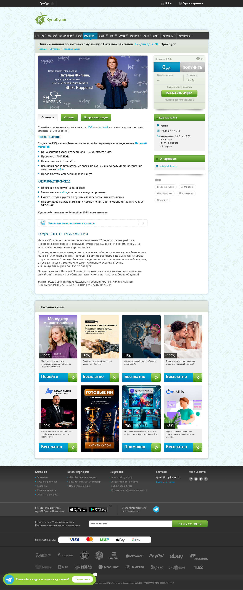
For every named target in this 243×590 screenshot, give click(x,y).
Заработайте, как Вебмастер (85, 481)
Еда (43, 35)
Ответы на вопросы (48, 494)
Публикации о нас (47, 481)
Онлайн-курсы (164, 193)
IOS (90, 127)
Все (37, 35)
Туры (113, 35)
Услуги (123, 35)
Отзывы (69, 117)
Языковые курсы (165, 186)
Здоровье (135, 35)
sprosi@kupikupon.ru (168, 477)
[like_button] (198, 59)
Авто (79, 35)
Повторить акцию (179, 93)
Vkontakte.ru (196, 479)
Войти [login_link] (168, 3)
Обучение (90, 35)
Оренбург (44, 3)
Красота (52, 35)
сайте (60, 169)
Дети (156, 35)
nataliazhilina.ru (168, 166)
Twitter (201, 479)
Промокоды (169, 35)
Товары (103, 35)
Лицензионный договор (124, 481)
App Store (77, 509)
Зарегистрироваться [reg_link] (193, 3)
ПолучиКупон (185, 35)
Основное (47, 117)
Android (103, 127)
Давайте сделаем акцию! (83, 477)
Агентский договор (122, 477)
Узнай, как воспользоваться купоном (71, 223)
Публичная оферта (121, 485)
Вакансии (42, 485)
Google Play (98, 509)
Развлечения (66, 35)
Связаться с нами (165, 482)
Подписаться (83, 579)
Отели (147, 35)
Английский (187, 186)
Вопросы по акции (96, 117)
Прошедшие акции (79, 485)
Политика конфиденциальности (129, 490)
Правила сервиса (46, 490)
